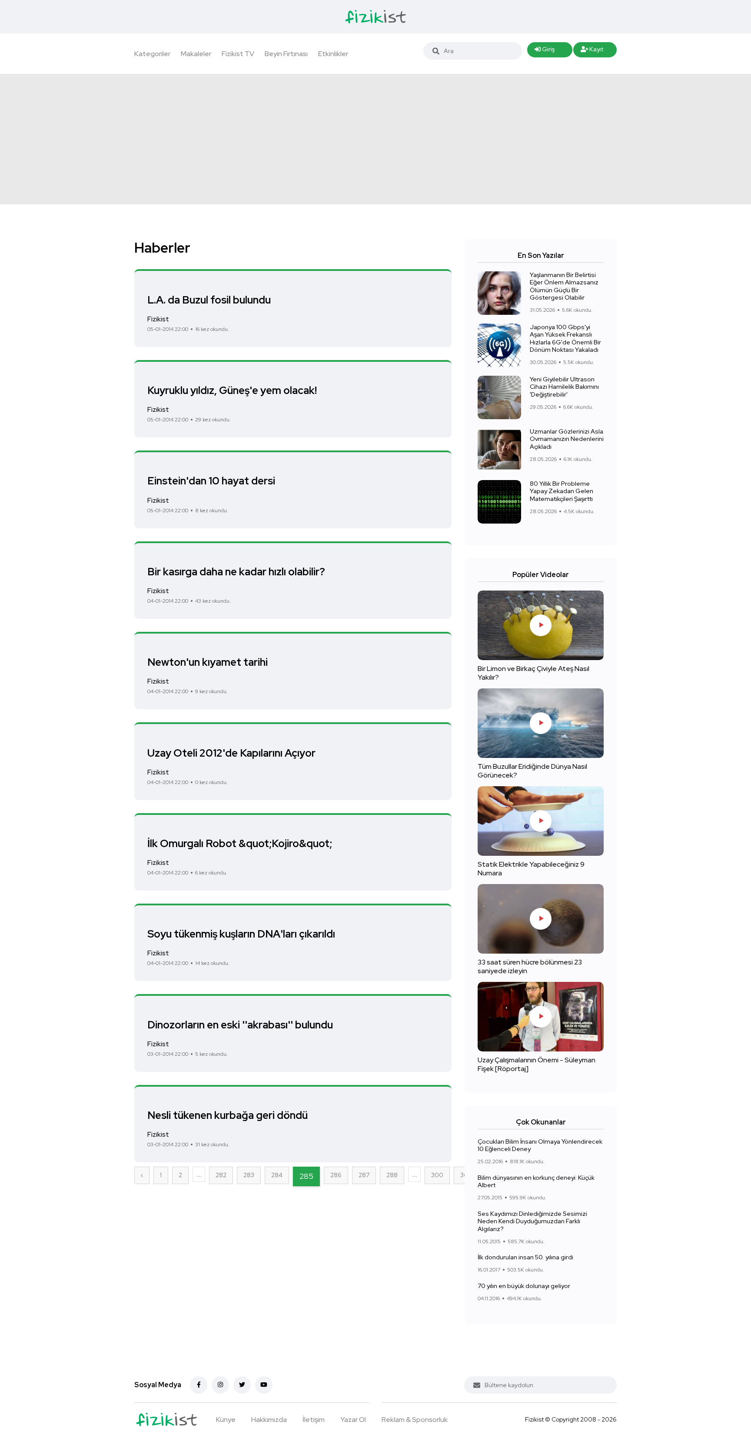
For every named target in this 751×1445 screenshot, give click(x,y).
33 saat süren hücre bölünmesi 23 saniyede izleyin (530, 966)
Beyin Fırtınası (286, 53)
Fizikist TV (238, 53)
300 (437, 1175)
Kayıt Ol (592, 51)
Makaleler (196, 53)
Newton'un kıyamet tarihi (207, 662)
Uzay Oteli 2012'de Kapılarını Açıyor (231, 752)
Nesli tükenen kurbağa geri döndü (227, 1115)
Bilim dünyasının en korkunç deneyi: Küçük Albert (536, 1181)
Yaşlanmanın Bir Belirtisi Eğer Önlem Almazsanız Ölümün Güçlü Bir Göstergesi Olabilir (564, 286)
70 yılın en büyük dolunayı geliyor (524, 1286)
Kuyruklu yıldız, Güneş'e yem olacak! (232, 390)
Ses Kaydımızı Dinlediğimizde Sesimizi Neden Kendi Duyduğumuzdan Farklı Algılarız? (532, 1221)
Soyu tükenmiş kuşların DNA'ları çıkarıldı (241, 934)
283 (248, 1175)
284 (276, 1175)
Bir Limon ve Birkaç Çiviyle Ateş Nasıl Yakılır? (533, 673)
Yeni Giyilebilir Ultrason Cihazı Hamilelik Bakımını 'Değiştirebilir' (564, 386)
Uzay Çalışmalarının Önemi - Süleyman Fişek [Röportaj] (536, 1064)
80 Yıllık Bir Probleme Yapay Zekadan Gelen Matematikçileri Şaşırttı (561, 491)
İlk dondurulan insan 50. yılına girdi (525, 1257)
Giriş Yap (545, 51)
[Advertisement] (375, 139)
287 (364, 1175)
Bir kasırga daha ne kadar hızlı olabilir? (236, 571)
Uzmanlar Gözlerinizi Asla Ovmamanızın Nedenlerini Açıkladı (567, 439)
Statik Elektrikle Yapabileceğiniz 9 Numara (531, 869)
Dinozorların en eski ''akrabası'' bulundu (240, 1024)
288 (392, 1175)
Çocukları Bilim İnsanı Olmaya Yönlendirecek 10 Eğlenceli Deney (540, 1145)
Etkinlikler (333, 53)
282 (221, 1175)
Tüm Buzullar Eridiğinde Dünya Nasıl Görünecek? (532, 771)
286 (336, 1175)
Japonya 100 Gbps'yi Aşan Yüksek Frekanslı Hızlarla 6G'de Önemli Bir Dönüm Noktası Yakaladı (565, 338)
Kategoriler (152, 53)
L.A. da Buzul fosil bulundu (209, 299)
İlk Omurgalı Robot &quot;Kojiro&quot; (239, 843)
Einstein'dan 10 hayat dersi (211, 480)
